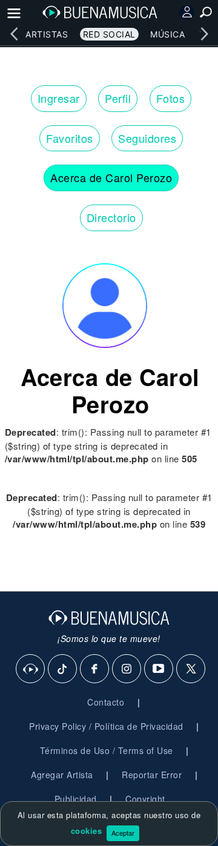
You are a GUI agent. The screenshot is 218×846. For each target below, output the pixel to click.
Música (167, 34)
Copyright (145, 799)
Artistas (46, 34)
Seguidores (147, 138)
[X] (191, 669)
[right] (204, 34)
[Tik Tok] (63, 669)
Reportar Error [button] (152, 775)
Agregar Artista (62, 775)
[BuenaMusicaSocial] (30, 669)
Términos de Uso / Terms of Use (106, 750)
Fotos (170, 98)
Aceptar (122, 833)
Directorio (111, 217)
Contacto (105, 702)
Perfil (118, 98)
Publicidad (75, 799)
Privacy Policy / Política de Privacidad (106, 726)
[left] (14, 34)
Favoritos (69, 138)
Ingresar (59, 98)
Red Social (109, 34)
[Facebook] (95, 669)
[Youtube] (159, 669)
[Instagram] (127, 669)
